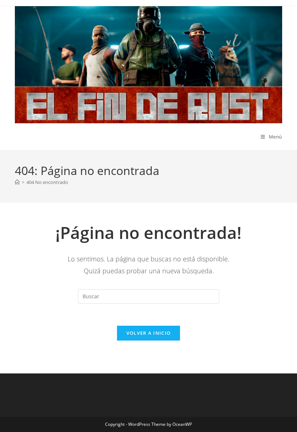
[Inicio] (17, 182)
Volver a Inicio (148, 333)
